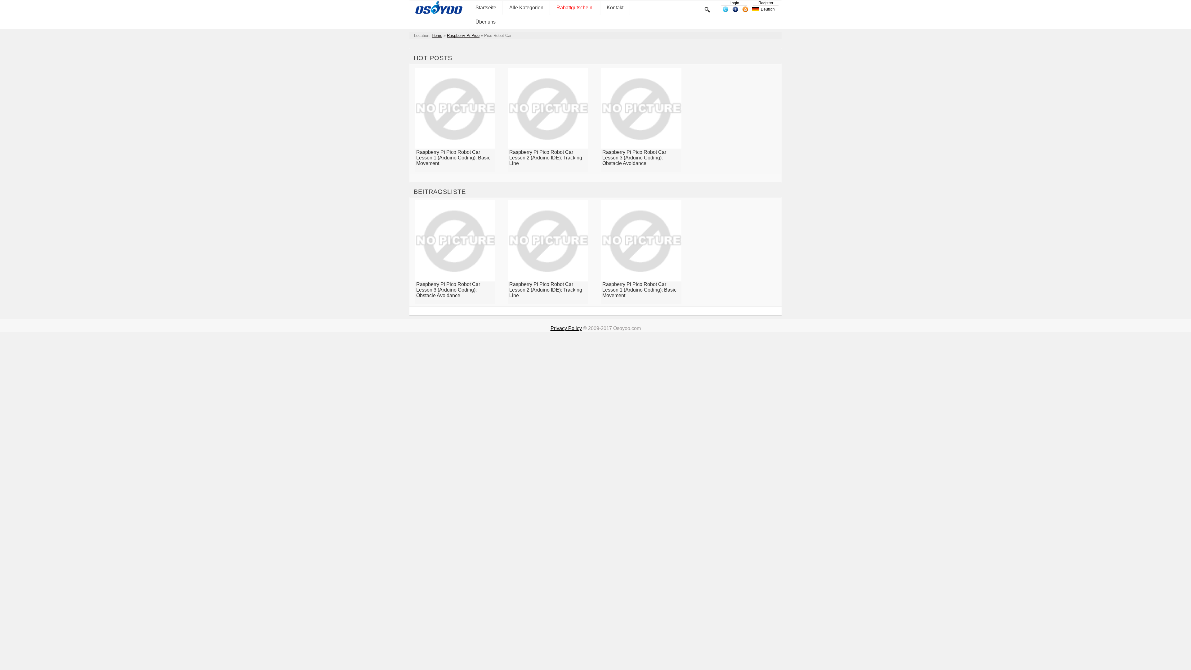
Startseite (485, 7)
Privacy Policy (566, 328)
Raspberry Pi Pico (463, 35)
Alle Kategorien (526, 7)
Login (734, 3)
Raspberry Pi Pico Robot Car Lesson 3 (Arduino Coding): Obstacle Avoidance (634, 158)
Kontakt (615, 7)
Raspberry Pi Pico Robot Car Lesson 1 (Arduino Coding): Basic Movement (453, 158)
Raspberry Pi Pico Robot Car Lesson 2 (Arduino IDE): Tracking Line (545, 158)
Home (437, 35)
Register (765, 3)
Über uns (485, 22)
